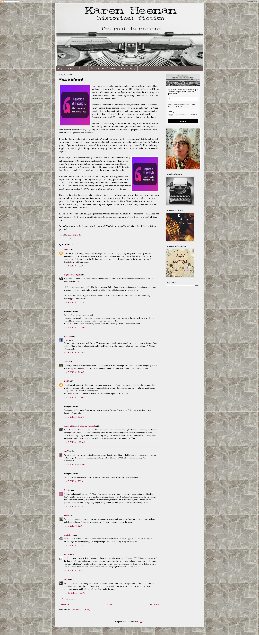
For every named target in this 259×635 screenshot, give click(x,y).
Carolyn (95, 85)
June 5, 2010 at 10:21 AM (74, 464)
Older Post (154, 604)
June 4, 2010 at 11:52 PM (74, 302)
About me (83, 68)
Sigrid (66, 381)
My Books (70, 68)
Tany (66, 579)
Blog (60, 68)
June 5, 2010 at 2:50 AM (74, 352)
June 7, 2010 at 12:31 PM (74, 570)
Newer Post (64, 604)
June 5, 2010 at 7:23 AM (74, 397)
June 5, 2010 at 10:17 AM (74, 442)
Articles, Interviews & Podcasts (103, 68)
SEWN (67, 249)
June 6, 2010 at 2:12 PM (73, 525)
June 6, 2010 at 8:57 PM (73, 545)
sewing (68, 238)
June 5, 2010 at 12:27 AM (74, 327)
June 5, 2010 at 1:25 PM (73, 481)
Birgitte (67, 490)
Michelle (67, 534)
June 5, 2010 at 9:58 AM (74, 416)
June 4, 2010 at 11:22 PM (74, 265)
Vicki (66, 361)
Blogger (140, 621)
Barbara (67, 336)
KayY (66, 451)
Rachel (67, 554)
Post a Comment (68, 598)
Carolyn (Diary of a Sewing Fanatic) (79, 425)
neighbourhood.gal (72, 274)
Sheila (66, 515)
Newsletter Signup (127, 68)
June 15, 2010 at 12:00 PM (74, 592)
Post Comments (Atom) (80, 609)
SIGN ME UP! (183, 121)
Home (109, 604)
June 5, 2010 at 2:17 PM (73, 506)
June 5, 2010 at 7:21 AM (74, 372)
